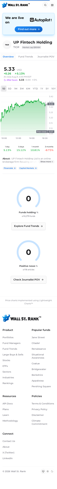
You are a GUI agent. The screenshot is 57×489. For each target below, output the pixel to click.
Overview (8, 56)
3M (22, 88)
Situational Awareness (38, 356)
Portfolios (8, 337)
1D (4, 88)
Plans (6, 409)
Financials (8, 168)
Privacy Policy (39, 409)
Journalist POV (46, 56)
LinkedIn (8, 458)
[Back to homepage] (16, 5)
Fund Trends (25, 56)
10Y (53, 88)
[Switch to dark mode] (52, 471)
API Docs (8, 403)
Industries (8, 377)
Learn (6, 415)
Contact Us (9, 441)
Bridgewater (39, 369)
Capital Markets (26, 168)
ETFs (5, 366)
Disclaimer (38, 415)
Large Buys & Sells (13, 354)
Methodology (10, 420)
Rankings (8, 383)
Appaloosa (38, 380)
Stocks (6, 360)
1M (16, 88)
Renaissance (39, 348)
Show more (46, 162)
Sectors (7, 371)
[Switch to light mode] (47, 471)
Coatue (36, 363)
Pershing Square (41, 386)
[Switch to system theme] (43, 471)
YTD (35, 88)
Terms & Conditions (43, 403)
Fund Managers (11, 343)
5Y (47, 88)
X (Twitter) (8, 452)
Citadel (36, 343)
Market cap (31, 47)
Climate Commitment (39, 422)
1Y (42, 88)
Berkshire (37, 375)
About (6, 446)
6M (28, 88)
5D (10, 88)
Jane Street (38, 337)
